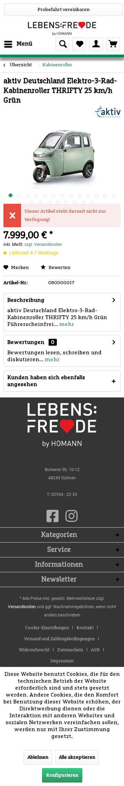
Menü (24, 44)
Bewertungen (25, 342)
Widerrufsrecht (34, 650)
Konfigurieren (62, 775)
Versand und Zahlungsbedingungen (59, 639)
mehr (66, 324)
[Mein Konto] (96, 44)
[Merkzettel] (79, 44)
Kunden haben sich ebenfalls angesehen (46, 381)
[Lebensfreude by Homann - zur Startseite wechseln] (62, 29)
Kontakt (85, 628)
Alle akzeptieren (77, 757)
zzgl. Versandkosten (43, 244)
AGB (95, 650)
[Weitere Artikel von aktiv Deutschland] (108, 111)
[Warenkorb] (113, 44)
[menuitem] (18, 44)
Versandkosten (22, 606)
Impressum (62, 661)
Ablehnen (38, 757)
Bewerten (59, 267)
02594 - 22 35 (64, 494)
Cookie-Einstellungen (47, 628)
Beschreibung (25, 300)
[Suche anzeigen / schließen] (62, 44)
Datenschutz (70, 650)
